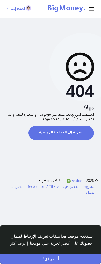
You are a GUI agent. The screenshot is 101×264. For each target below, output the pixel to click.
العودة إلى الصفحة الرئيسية (61, 132)
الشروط (88, 187)
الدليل (90, 193)
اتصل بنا (16, 187)
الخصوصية (70, 187)
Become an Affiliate (42, 187)
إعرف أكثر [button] (19, 243)
